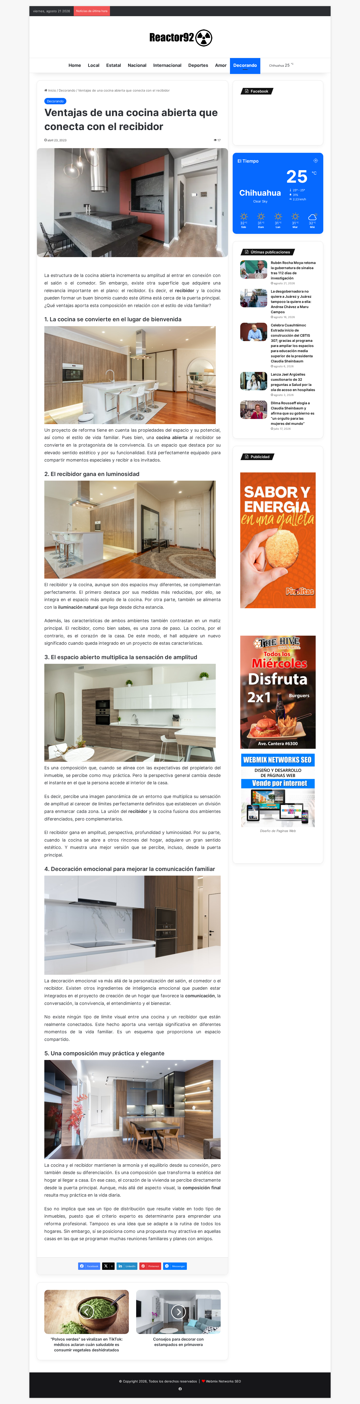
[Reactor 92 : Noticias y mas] (180, 37)
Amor (221, 65)
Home (75, 65)
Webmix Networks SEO (223, 1381)
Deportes (198, 65)
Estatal (113, 65)
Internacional (167, 65)
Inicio (51, 90)
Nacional (137, 65)
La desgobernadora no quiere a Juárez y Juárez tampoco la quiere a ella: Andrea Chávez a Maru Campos (291, 301)
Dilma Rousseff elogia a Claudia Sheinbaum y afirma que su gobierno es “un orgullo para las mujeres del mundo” (292, 413)
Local (93, 65)
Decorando (245, 65)
